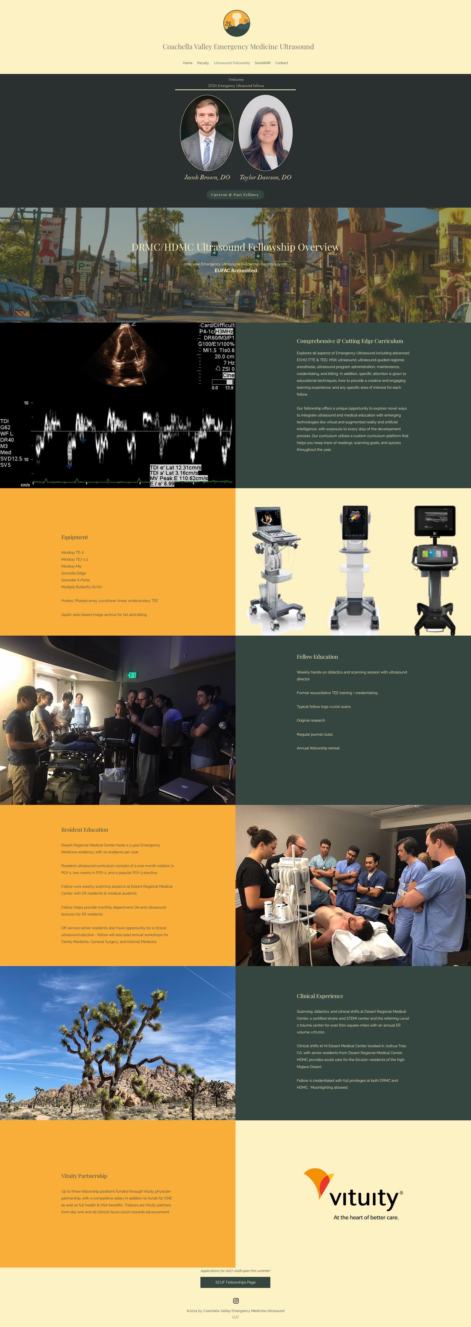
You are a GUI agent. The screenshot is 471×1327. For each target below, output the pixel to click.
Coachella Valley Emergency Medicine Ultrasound (238, 46)
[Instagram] (236, 1300)
